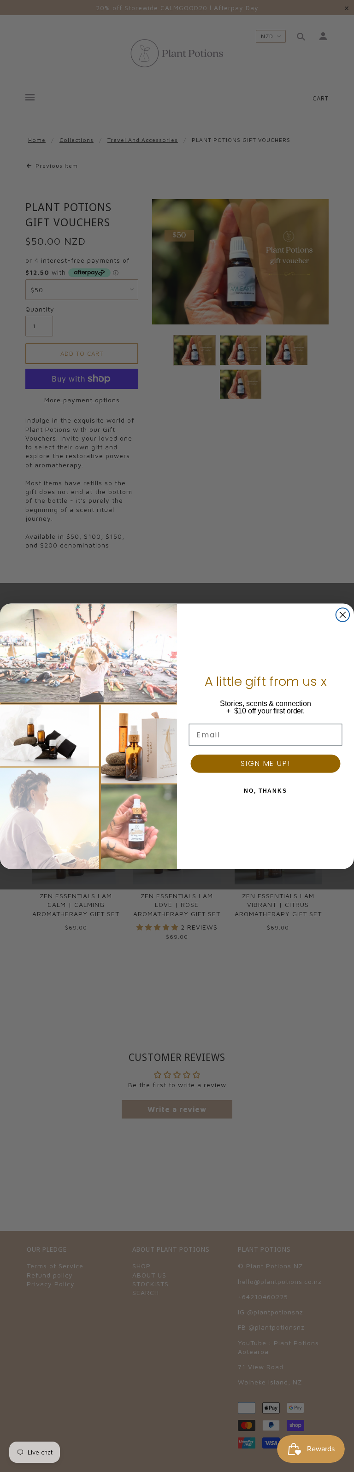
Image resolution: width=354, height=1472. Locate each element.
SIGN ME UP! (265, 763)
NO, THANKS (265, 791)
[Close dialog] (343, 615)
